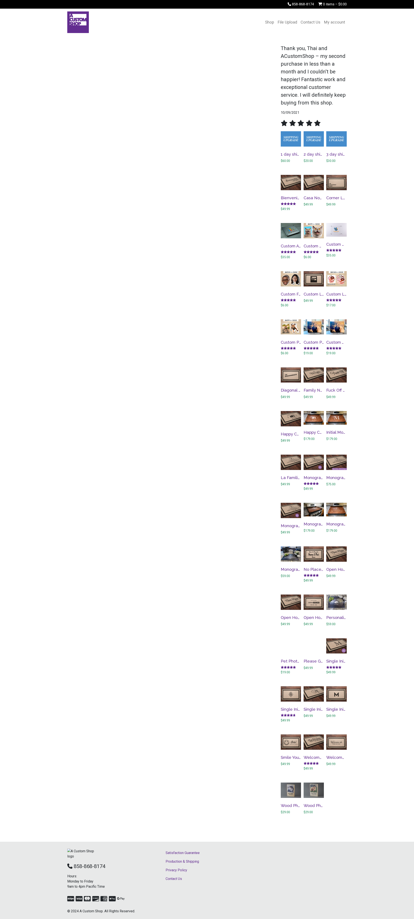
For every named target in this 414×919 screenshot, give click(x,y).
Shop (269, 22)
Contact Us (310, 22)
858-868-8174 (302, 4)
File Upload (287, 22)
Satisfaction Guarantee (183, 853)
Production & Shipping (182, 861)
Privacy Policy (176, 870)
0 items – (334, 4)
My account (334, 22)
